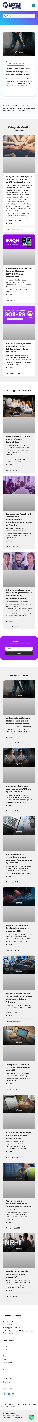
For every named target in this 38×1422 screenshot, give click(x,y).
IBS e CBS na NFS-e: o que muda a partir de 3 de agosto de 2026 (18, 1135)
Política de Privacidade (11, 1415)
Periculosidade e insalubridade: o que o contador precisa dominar (18, 1204)
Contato (5, 1359)
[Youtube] (13, 1394)
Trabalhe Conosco (9, 1362)
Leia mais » (9, 223)
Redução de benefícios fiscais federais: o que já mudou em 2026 (17, 928)
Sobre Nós (6, 1349)
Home (5, 1346)
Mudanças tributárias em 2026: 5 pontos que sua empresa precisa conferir (18, 71)
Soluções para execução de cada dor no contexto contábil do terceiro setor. (19, 179)
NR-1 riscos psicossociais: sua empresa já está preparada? (18, 1274)
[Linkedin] (9, 1394)
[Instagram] (4, 1394)
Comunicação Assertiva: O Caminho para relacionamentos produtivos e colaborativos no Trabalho (19, 519)
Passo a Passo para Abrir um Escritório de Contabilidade (18, 439)
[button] (33, 5)
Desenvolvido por (9, 1418)
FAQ (4, 1353)
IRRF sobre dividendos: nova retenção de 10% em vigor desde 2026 (18, 789)
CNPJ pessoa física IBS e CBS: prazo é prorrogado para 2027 (18, 1067)
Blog (4, 1356)
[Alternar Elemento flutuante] (31, 1417)
